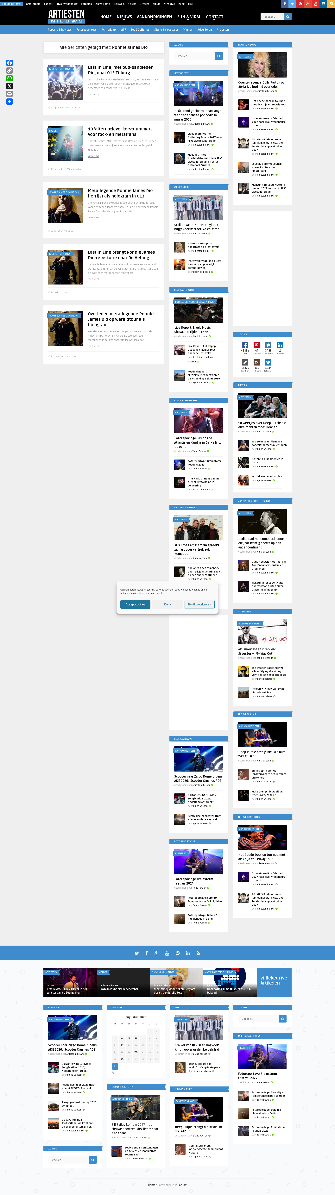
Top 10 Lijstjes (140, 29)
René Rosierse (200, 336)
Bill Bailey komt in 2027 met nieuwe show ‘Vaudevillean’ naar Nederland (134, 1129)
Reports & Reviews (60, 29)
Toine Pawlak (199, 451)
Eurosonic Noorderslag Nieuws (194, 301)
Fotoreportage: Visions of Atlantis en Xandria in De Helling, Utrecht (197, 442)
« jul (113, 1072)
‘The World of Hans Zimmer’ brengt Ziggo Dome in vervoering (204, 482)
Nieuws (103, 972)
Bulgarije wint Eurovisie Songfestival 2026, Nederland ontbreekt (202, 799)
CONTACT (214, 16)
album (157, 4)
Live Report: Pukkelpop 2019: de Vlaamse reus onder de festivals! (202, 350)
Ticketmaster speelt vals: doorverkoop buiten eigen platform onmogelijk (268, 586)
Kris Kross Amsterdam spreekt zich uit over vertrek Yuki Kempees (196, 549)
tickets (132, 4)
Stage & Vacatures (166, 29)
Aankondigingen (185, 85)
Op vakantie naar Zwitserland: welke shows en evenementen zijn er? (77, 1123)
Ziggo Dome (102, 4)
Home (151, 1185)
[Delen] (9, 101)
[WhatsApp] (9, 78)
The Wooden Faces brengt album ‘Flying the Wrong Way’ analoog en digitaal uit (269, 671)
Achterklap (109, 29)
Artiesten (223, 29)
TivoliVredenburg (67, 4)
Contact (182, 1185)
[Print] (9, 94)
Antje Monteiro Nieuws (219, 972)
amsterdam (33, 4)
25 (122, 1059)
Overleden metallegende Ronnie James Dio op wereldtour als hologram (121, 319)
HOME (106, 16)
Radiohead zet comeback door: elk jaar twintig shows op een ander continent (205, 572)
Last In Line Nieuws (60, 69)
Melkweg (118, 4)
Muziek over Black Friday (267, 476)
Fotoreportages (87, 29)
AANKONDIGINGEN (154, 16)
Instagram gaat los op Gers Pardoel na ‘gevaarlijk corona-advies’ (204, 265)
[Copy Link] (9, 70)
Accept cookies (135, 604)
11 (122, 1045)
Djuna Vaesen (200, 233)
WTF (123, 29)
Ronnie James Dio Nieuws (64, 192)
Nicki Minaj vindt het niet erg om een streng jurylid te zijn (174, 991)
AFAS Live (169, 4)
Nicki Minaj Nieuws (163, 972)
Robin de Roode (201, 272)
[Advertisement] (198, 673)
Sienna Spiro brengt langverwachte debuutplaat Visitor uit (269, 774)
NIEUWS (124, 16)
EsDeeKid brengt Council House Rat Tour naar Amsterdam (267, 167)
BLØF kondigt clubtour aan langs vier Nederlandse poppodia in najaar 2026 (197, 115)
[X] (9, 86)
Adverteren (205, 29)
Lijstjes (53, 130)
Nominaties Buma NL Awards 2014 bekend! (229, 991)
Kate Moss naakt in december (119, 989)
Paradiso (86, 4)
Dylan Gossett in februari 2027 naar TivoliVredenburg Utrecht (268, 122)
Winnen (188, 29)
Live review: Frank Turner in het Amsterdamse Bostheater (67, 991)
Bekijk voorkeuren (199, 604)
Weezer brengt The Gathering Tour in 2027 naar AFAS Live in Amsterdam (205, 137)
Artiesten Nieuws (201, 124)
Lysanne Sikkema (202, 382)
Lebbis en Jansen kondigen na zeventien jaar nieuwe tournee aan (141, 1151)
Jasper (50, 985)
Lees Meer (93, 94)
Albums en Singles (250, 623)
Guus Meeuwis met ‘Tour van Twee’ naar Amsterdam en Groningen (269, 565)
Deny (167, 604)
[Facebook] (9, 63)
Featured (180, 853)
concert (49, 4)
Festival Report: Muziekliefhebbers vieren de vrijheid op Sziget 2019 (204, 375)
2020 (181, 4)
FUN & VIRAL (189, 16)
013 (190, 4)
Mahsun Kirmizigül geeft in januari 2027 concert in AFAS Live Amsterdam (269, 188)
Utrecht (144, 4)
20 (136, 1052)
